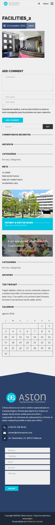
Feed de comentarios (12, 180)
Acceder (6, 173)
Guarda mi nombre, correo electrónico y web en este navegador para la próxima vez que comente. (26, 111)
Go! (48, 127)
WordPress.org (10, 183)
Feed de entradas (10, 176)
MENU (46, 4)
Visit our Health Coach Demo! (22, 250)
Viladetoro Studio (35, 521)
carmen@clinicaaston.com (20, 432)
